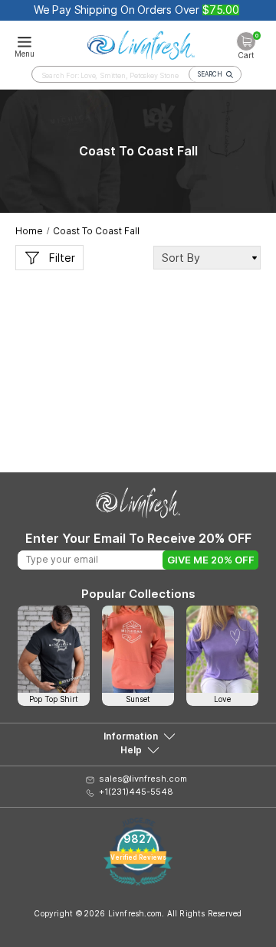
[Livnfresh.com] (141, 43)
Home (29, 231)
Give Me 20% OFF (211, 560)
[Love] (222, 649)
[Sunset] (138, 649)
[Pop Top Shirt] (54, 649)
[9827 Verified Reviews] (138, 881)
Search (210, 74)
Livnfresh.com (135, 913)
